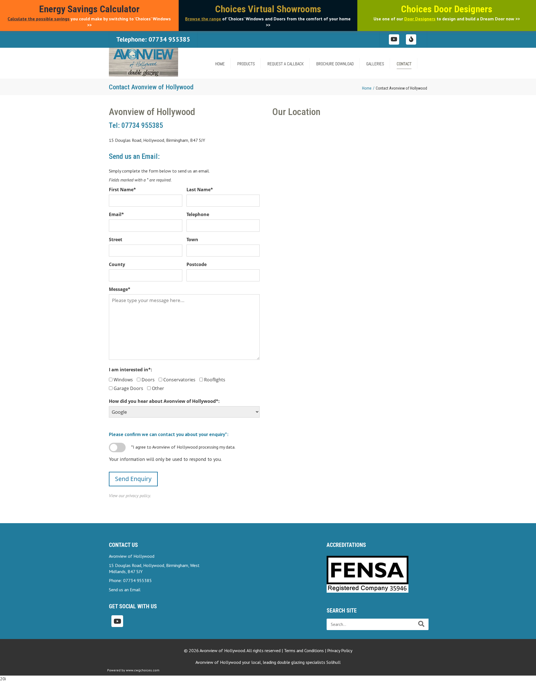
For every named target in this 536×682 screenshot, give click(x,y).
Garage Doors (128, 388)
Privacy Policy (339, 650)
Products (246, 64)
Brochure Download (335, 64)
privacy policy (138, 495)
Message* (119, 289)
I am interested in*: (130, 370)
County (117, 264)
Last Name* (199, 189)
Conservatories (179, 380)
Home (367, 88)
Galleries (375, 64)
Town (192, 239)
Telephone (197, 214)
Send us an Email (124, 589)
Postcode (196, 264)
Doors (148, 380)
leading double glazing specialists (302, 662)
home (220, 64)
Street (115, 239)
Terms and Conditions (304, 650)
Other (158, 388)
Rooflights (214, 380)
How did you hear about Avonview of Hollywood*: (164, 401)
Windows (123, 380)
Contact (404, 64)
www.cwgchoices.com (142, 670)
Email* (116, 214)
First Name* (122, 189)
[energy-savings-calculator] (411, 38)
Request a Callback (285, 64)
